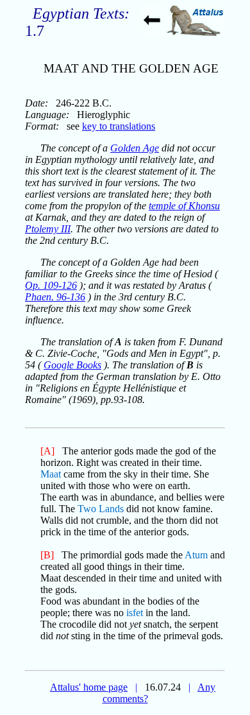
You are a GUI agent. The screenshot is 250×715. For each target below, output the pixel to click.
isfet (134, 612)
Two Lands (101, 508)
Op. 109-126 (51, 285)
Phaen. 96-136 (55, 296)
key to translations (118, 126)
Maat (50, 474)
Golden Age (134, 147)
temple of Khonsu (184, 205)
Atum (196, 554)
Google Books (72, 364)
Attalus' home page (89, 687)
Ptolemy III (48, 228)
